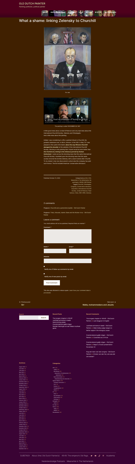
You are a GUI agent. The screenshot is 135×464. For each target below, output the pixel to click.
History (54, 406)
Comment (47, 227)
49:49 (55, 403)
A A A (81, 13)
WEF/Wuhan (87, 182)
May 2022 (21, 439)
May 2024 (21, 394)
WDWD (81, 182)
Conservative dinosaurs (84, 186)
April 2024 (21, 396)
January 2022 (22, 446)
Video (76, 193)
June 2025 (21, 370)
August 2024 (22, 389)
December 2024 (23, 381)
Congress (73, 186)
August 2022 (22, 433)
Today (55, 408)
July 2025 (21, 368)
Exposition (74, 188)
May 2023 (21, 417)
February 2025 (22, 378)
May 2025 (21, 372)
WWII (83, 193)
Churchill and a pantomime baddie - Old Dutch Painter (67, 208)
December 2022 (23, 426)
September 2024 (23, 387)
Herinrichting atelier (59, 322)
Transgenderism (57, 388)
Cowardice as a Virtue (100, 337)
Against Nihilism (56, 380)
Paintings (56, 399)
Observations (57, 397)
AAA (86, 178)
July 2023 (21, 413)
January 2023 (22, 424)
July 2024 (21, 391)
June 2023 (21, 415)
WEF (80, 193)
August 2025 (22, 366)
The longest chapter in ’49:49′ (62, 318)
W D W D (89, 13)
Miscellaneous (56, 412)
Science (55, 386)
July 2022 (21, 435)
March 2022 (22, 443)
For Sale (54, 404)
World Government (58, 377)
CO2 (89, 178)
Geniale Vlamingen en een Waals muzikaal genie (66, 327)
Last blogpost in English (101, 321)
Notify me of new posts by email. (55, 276)
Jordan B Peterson (82, 191)
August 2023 (22, 411)
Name (46, 247)
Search (21, 314)
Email (71, 247)
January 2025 (22, 379)
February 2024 (22, 400)
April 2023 (21, 418)
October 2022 (22, 430)
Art (53, 391)
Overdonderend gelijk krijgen (62, 324)
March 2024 (22, 398)
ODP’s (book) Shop (58, 13)
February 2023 (22, 422)
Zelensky (88, 193)
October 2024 (22, 385)
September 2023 (23, 409)
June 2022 (21, 437)
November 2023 (23, 405)
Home (45, 13)
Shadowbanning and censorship (62, 378)
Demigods (55, 401)
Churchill (80, 184)
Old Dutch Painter (32, 3)
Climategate (87, 184)
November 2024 (23, 383)
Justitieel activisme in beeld (62, 320)
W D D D (98, 13)
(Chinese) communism (59, 382)
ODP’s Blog (72, 13)
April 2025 (21, 374)
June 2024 (21, 392)
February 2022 (22, 445)
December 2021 (22, 448)
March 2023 (22, 420)
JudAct (55, 369)
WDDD (55, 390)
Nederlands (58, 375)
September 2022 (23, 431)
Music (55, 393)
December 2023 (23, 404)
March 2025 (22, 376)
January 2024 (22, 402)
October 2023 (22, 407)
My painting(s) (110, 13)
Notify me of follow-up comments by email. (59, 269)
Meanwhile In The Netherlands (80, 180)
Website (46, 256)
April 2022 (21, 441)
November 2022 (23, 428)
